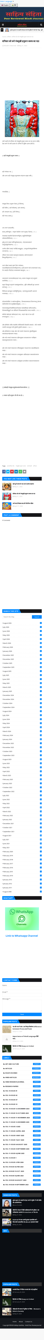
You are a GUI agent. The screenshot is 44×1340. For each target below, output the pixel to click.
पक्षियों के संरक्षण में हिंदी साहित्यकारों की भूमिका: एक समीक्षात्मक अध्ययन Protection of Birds (26, 1211)
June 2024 (22, 719)
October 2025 (22, 663)
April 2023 (22, 771)
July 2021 (22, 840)
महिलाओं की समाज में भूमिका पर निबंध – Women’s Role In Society (27, 1310)
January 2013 (22, 880)
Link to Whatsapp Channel (22, 935)
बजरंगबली (29, 466)
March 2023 (22, 775)
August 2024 (22, 711)
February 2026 (22, 647)
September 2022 (22, 791)
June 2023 (22, 763)
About (21, 1322)
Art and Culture (20, 1064)
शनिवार (9, 37)
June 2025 (22, 679)
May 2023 (22, 767)
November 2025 (22, 659)
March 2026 (22, 643)
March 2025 (22, 687)
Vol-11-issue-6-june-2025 (20, 1153)
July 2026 (22, 627)
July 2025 (22, 675)
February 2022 (22, 815)
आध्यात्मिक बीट (10, 466)
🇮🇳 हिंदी (14, 5)
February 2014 (22, 876)
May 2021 (22, 848)
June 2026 (22, 631)
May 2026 (22, 635)
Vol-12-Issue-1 (20, 1158)
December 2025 (22, 655)
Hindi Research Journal (20, 1082)
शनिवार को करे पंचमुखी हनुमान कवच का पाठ (24, 494)
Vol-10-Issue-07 (20, 1100)
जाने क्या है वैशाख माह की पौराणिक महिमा (23, 503)
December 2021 (22, 823)
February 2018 (22, 860)
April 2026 (22, 639)
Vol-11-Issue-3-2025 (20, 1127)
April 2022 (22, 807)
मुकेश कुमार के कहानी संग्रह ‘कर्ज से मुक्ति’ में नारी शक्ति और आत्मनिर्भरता (27, 1201)
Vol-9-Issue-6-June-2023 (20, 1176)
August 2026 (22, 623)
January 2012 (22, 884)
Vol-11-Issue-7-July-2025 (20, 1140)
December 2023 (22, 743)
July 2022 (22, 795)
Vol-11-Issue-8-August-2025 (20, 1144)
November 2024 (22, 699)
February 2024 (22, 735)
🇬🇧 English (5, 5)
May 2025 (22, 683)
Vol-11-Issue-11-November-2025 (20, 1118)
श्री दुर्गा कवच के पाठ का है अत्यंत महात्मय (23, 484)
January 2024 (22, 739)
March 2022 (22, 811)
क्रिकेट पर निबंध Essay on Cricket (23, 1046)
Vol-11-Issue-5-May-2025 (20, 1135)
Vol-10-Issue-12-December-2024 (20, 1109)
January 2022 (22, 819)
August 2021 (22, 836)
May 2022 (22, 803)
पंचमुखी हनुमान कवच (21, 466)
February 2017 (22, 864)
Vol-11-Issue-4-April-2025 (20, 1131)
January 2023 (22, 783)
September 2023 (22, 755)
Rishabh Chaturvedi (10, 46)
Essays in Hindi (20, 1073)
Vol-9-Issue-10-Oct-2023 (20, 1171)
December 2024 (22, 695)
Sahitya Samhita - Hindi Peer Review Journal (27, 1325)
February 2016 (22, 868)
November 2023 (22, 747)
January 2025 (22, 691)
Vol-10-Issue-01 (20, 1091)
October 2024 (22, 703)
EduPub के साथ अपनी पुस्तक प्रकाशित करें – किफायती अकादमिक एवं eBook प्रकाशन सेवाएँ (25, 1221)
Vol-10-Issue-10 (20, 1104)
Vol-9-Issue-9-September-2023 (20, 1185)
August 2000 (22, 892)
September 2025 (22, 667)
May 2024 (22, 723)
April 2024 (22, 727)
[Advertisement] (22, 590)
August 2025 (22, 671)
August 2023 (22, 759)
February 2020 (22, 852)
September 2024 (22, 707)
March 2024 (22, 731)
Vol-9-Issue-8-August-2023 (20, 1180)
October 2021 (22, 827)
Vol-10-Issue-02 (20, 1095)
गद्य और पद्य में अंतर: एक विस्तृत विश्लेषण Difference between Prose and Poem (27, 1028)
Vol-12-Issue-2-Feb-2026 (20, 1162)
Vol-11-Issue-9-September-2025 (20, 1149)
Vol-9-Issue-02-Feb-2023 (20, 1167)
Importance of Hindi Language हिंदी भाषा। (25, 1037)
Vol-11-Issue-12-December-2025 (20, 1122)
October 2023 (22, 751)
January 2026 (22, 651)
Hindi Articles (20, 1077)
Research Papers (20, 1086)
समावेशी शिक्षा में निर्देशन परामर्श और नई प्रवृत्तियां (25, 1289)
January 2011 (22, 888)
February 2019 (22, 856)
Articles (20, 1068)
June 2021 (22, 844)
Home (4, 37)
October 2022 (22, 787)
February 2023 (22, 779)
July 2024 (22, 715)
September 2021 (22, 831)
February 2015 (22, 872)
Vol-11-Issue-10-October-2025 (20, 1113)
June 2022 (22, 799)
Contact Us (28, 1322)
